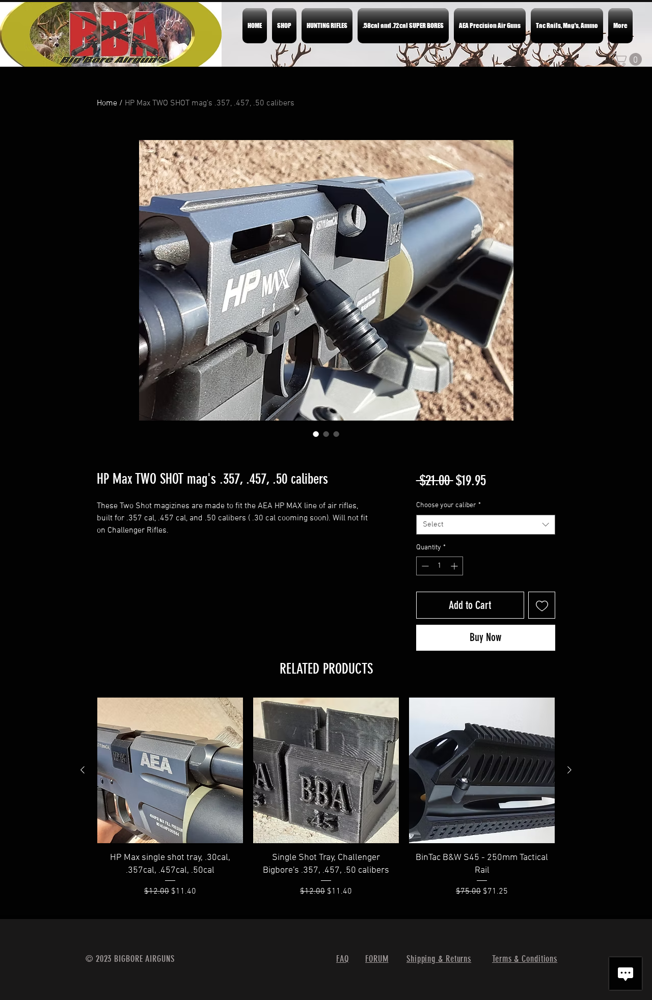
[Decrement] (424, 566)
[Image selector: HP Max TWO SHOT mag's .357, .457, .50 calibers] (316, 434)
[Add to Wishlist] (541, 605)
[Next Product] (569, 770)
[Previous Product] (82, 770)
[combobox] (485, 525)
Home (107, 103)
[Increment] (455, 566)
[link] (629, 59)
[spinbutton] (439, 566)
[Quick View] (170, 770)
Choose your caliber (448, 505)
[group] (326, 803)
